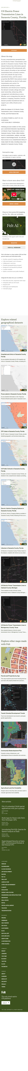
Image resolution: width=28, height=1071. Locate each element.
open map (14, 50)
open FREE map (14, 172)
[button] (26, 2)
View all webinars (14, 247)
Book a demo (14, 204)
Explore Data (5, 7)
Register (14, 243)
